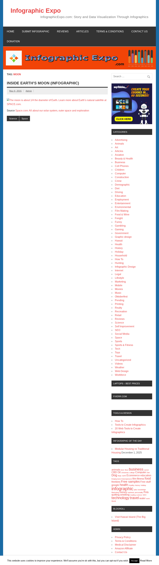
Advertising (121, 140)
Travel (118, 356)
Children (119, 169)
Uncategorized (123, 360)
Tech (117, 348)
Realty (118, 307)
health (124, 485)
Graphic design (123, 237)
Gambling (120, 225)
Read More (146, 560)
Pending (119, 300)
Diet (117, 188)
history (137, 485)
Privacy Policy (123, 537)
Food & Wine (122, 214)
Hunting (119, 263)
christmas (125, 472)
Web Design (122, 371)
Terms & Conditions (110, 31)
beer (122, 470)
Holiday (119, 251)
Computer (120, 173)
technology (120, 498)
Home (10, 31)
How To (119, 259)
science (139, 495)
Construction (122, 177)
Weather (119, 367)
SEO (117, 330)
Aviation (119, 155)
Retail (118, 315)
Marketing (120, 281)
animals (115, 469)
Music (118, 293)
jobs (135, 490)
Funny (118, 222)
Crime (118, 181)
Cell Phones (122, 166)
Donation (13, 41)
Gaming (119, 229)
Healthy (131, 485)
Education (120, 196)
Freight (119, 218)
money (123, 492)
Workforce (120, 375)
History (119, 248)
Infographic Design (125, 266)
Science (13, 118)
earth (124, 476)
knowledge (142, 490)
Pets (146, 492)
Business (120, 162)
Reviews (63, 31)
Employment (122, 199)
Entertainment (122, 203)
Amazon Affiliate (124, 548)
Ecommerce (133, 475)
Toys (117, 352)
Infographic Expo (36, 10)
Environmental (123, 207)
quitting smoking (120, 494)
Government (121, 233)
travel (134, 498)
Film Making (121, 210)
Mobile (118, 285)
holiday (143, 485)
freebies (115, 481)
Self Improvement (124, 326)
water (142, 498)
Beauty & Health (124, 158)
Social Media (122, 334)
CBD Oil (116, 472)
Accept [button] (134, 561)
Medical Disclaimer (125, 544)
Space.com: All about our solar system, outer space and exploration (52, 110)
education (145, 475)
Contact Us (139, 31)
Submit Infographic (35, 31)
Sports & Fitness (124, 345)
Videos (119, 363)
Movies (119, 289)
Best (126, 470)
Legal (118, 274)
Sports (118, 341)
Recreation (121, 311)
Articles (82, 31)
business (136, 469)
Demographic (122, 184)
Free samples (130, 481)
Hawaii (119, 240)
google (115, 485)
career (146, 470)
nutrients (131, 492)
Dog (114, 475)
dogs (119, 476)
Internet (119, 270)
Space (25, 118)
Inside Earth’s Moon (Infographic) (43, 83)
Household (121, 255)
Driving (119, 192)
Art (116, 147)
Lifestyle (119, 278)
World (113, 501)
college (132, 472)
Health (118, 244)
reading (133, 495)
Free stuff (145, 481)
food (148, 478)
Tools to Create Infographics (130, 424)
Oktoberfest (121, 296)
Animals (119, 143)
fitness (140, 478)
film (134, 478)
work (148, 498)
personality (139, 492)
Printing (119, 304)
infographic (122, 488)
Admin (29, 91)
